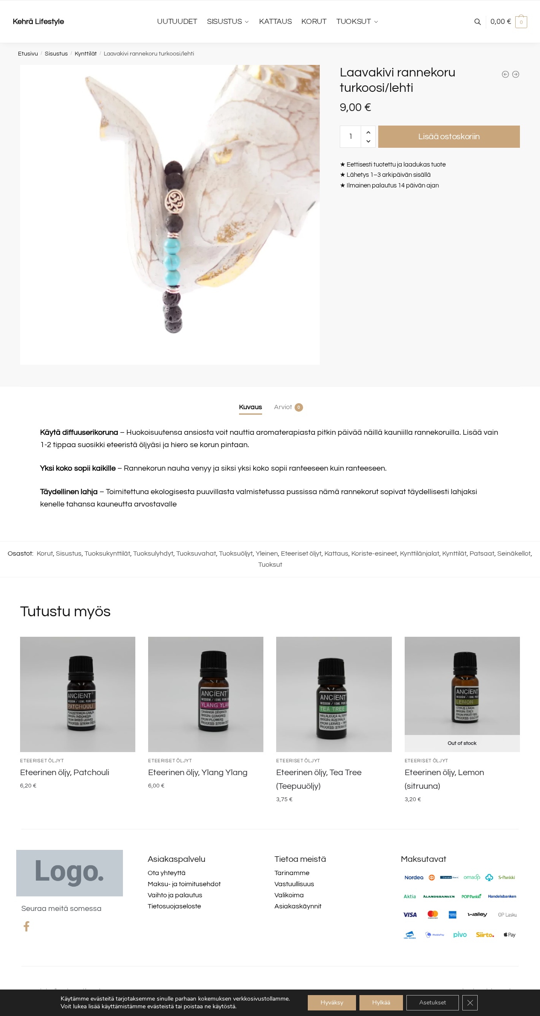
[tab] (250, 400)
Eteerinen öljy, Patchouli (64, 772)
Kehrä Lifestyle (38, 22)
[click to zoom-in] (170, 215)
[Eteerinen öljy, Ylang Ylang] (205, 694)
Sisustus (56, 54)
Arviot (283, 407)
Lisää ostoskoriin (449, 136)
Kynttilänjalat (419, 553)
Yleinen (267, 553)
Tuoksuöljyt (236, 553)
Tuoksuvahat (196, 553)
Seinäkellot (514, 553)
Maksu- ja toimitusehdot (184, 884)
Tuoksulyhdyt (153, 553)
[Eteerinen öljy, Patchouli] (77, 694)
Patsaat (482, 553)
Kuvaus (250, 407)
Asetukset (432, 1002)
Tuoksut (270, 564)
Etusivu (28, 54)
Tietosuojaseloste (174, 906)
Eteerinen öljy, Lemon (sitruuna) (444, 779)
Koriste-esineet (374, 553)
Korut (45, 553)
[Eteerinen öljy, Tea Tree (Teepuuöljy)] (333, 694)
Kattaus (336, 553)
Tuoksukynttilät (107, 553)
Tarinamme (291, 873)
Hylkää (381, 1002)
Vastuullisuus (294, 884)
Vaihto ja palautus (175, 895)
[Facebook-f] (26, 926)
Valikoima (289, 895)
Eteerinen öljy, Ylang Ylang (198, 772)
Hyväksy (332, 1002)
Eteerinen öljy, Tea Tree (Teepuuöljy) (319, 779)
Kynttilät (86, 54)
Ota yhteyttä (167, 873)
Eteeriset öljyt (301, 553)
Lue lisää (462, 817)
